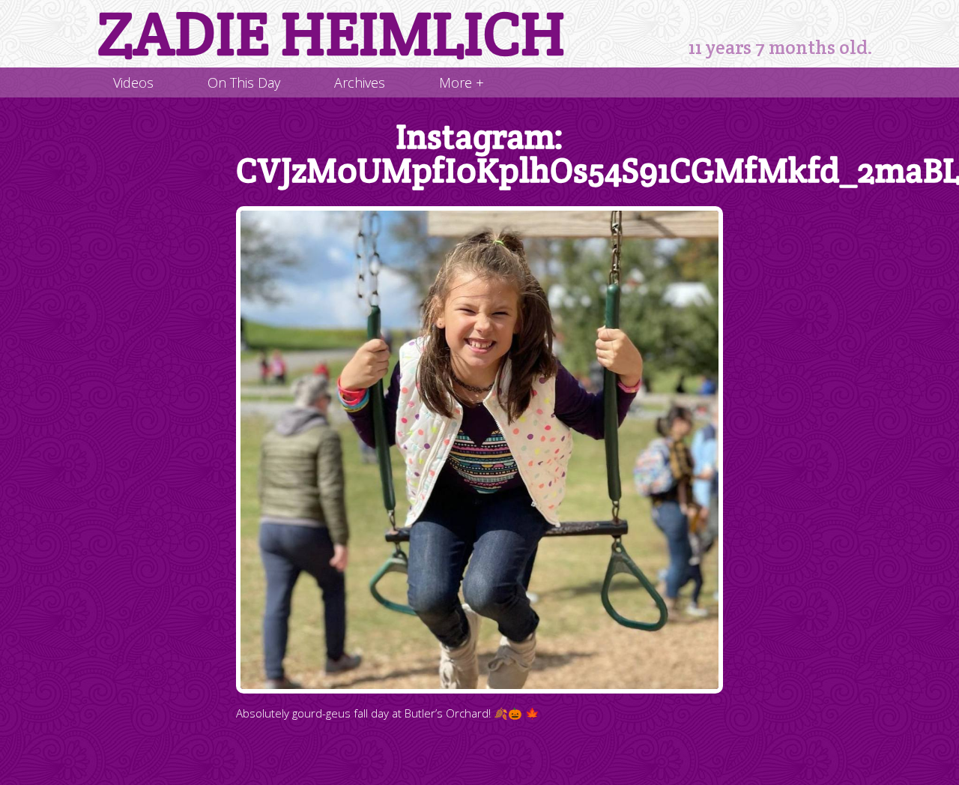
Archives (359, 82)
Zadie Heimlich (331, 34)
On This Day (244, 82)
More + (461, 82)
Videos (133, 82)
